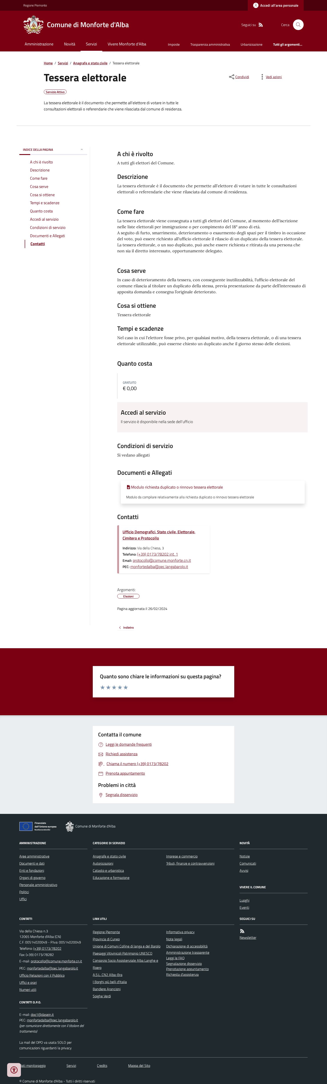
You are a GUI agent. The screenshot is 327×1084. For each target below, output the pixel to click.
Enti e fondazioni (31, 870)
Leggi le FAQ (175, 958)
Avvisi (244, 870)
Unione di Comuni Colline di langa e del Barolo (126, 946)
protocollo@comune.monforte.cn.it (162, 560)
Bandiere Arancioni (107, 989)
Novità (69, 44)
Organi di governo (32, 877)
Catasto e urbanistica (108, 870)
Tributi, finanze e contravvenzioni (190, 863)
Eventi (244, 907)
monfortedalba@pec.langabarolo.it (159, 567)
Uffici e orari (28, 982)
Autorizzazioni (103, 863)
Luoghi (244, 900)
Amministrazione (39, 44)
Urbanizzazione (251, 44)
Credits (102, 1065)
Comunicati (248, 863)
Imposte (174, 44)
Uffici (23, 899)
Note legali (174, 939)
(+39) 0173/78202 (47, 948)
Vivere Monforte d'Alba (127, 44)
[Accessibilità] (14, 1070)
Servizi (91, 44)
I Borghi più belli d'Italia (110, 981)
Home (48, 63)
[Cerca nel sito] (296, 24)
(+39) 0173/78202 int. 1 (157, 554)
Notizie (245, 856)
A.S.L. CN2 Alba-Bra (107, 974)
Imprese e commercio (182, 856)
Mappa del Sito (139, 1065)
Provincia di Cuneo (106, 939)
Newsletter (248, 937)
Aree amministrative (34, 856)
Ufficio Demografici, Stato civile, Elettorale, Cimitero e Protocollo (159, 535)
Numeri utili (27, 989)
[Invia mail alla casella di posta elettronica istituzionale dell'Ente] (56, 961)
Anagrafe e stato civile (90, 63)
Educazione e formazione (111, 877)
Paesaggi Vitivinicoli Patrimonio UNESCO (122, 953)
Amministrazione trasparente (187, 952)
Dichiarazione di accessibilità (187, 946)
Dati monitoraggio (32, 1065)
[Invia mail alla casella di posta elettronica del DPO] (42, 1014)
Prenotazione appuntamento (187, 969)
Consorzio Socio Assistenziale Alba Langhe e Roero (125, 964)
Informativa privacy (180, 932)
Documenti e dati (31, 863)
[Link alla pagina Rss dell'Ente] (242, 931)
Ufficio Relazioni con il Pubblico (42, 975)
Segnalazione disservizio (184, 963)
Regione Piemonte (35, 5)
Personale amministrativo (38, 884)
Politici (24, 892)
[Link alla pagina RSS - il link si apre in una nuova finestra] (260, 25)
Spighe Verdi (102, 996)
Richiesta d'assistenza (182, 974)
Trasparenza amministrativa (210, 44)
